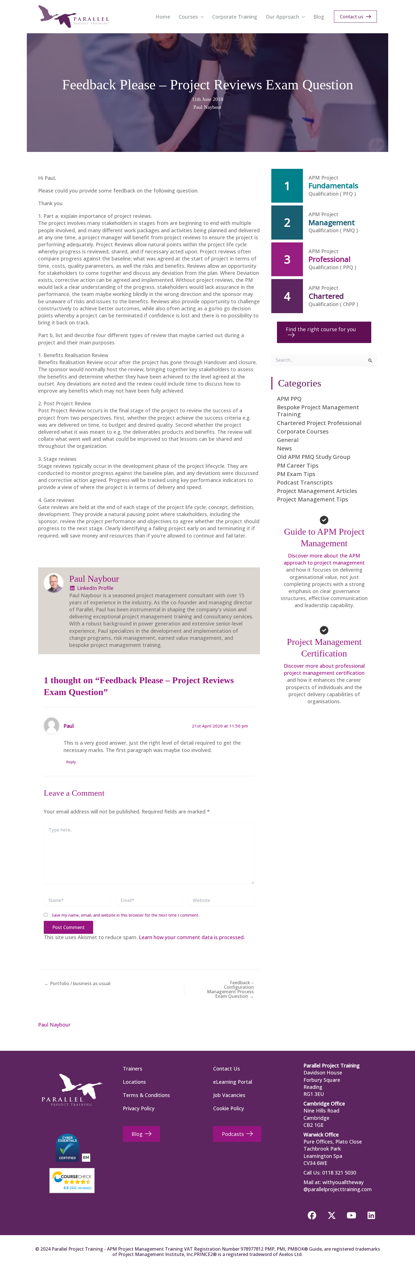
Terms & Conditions (146, 1095)
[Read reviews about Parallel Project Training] (72, 1177)
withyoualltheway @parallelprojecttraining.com (337, 1186)
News (284, 448)
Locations (134, 1081)
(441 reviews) (77, 1188)
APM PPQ (289, 398)
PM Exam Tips (296, 474)
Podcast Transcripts (305, 482)
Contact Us (226, 1068)
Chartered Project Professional (319, 423)
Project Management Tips (312, 499)
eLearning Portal (232, 1081)
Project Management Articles (317, 491)
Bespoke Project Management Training (318, 410)
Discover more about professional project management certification (324, 669)
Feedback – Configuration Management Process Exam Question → (230, 989)
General (288, 440)
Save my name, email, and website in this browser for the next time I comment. (125, 915)
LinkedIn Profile (94, 588)
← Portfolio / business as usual (77, 983)
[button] (201, 16)
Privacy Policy (138, 1108)
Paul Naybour (207, 107)
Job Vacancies (229, 1095)
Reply (71, 761)
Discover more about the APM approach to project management (324, 559)
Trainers (132, 1068)
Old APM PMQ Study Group (313, 457)
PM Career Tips (297, 465)
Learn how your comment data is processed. (192, 937)
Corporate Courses (303, 431)
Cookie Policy (228, 1108)
